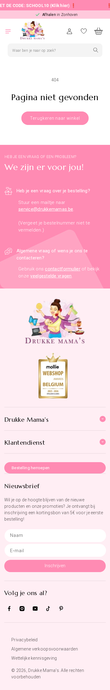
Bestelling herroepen (31, 468)
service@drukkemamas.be (45, 209)
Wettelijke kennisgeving (34, 658)
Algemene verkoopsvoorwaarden (44, 649)
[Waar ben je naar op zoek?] (96, 50)
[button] (11, 31)
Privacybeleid (24, 639)
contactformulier (62, 269)
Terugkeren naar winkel (55, 118)
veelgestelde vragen (51, 276)
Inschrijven (55, 565)
